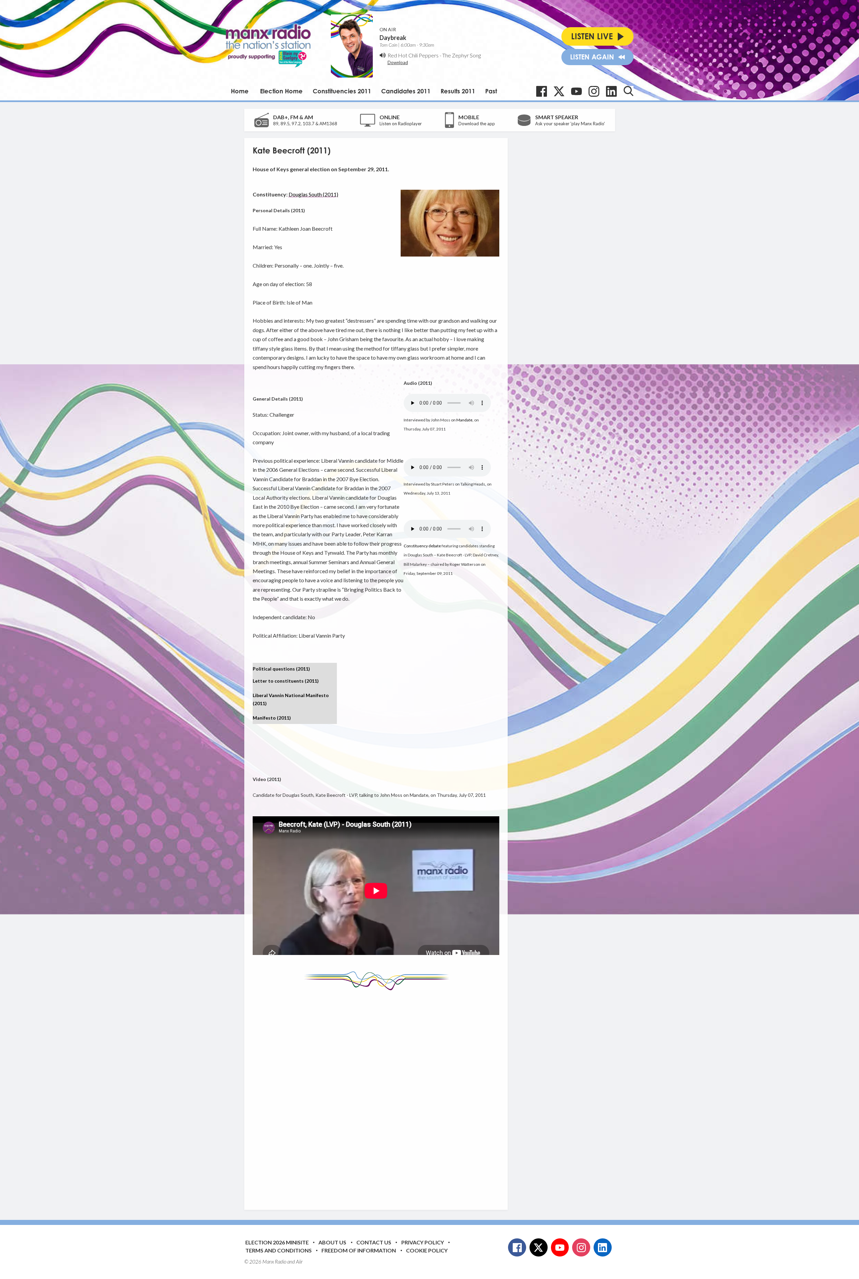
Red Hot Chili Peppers (413, 55)
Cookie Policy (427, 1250)
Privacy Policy (422, 1242)
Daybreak (393, 37)
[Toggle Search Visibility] (628, 91)
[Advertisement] (378, 1095)
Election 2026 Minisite (277, 1242)
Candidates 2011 (406, 91)
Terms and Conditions (278, 1250)
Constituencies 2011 (342, 91)
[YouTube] (576, 91)
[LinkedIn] (611, 91)
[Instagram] (594, 91)
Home (240, 91)
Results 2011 (458, 91)
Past (491, 91)
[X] (559, 91)
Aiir (299, 1262)
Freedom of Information (358, 1250)
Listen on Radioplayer (401, 123)
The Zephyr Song (461, 55)
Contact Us (373, 1242)
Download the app (476, 123)
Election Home (281, 91)
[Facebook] (541, 91)
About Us (332, 1242)
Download (398, 62)
